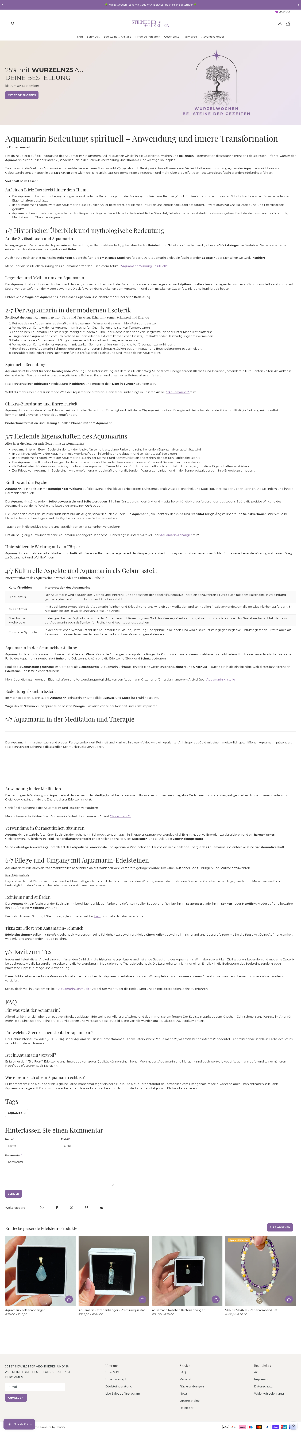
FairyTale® (190, 36)
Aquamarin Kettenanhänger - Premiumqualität (112, 1310)
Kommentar (13, 1155)
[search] (13, 23)
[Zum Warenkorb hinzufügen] (69, 1299)
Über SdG (112, 1372)
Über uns (111, 1365)
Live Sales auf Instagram (122, 1393)
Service (185, 1365)
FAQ (183, 1372)
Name (9, 1139)
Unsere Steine (190, 1400)
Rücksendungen (192, 1386)
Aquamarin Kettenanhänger (25, 1310)
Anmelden (16, 1397)
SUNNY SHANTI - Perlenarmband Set (251, 1310)
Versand (185, 1379)
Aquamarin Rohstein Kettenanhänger (178, 1310)
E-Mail (65, 1139)
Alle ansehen (280, 1227)
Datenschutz (263, 1386)
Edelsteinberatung (118, 1386)
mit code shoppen (22, 95)
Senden (13, 1193)
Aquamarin (16, 1113)
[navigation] (2, 5)
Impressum (262, 1379)
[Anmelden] (280, 23)
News (183, 1393)
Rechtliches (262, 1365)
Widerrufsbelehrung (269, 1393)
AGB (257, 1372)
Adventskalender (213, 36)
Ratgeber (187, 1408)
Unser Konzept (115, 1379)
